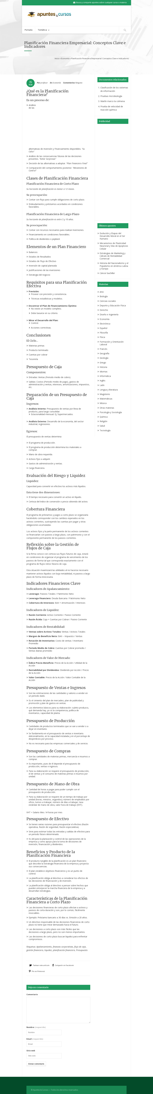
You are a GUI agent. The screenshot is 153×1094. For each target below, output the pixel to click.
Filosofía (104, 332)
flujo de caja (80, 946)
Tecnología (105, 430)
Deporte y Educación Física (113, 305)
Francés (103, 348)
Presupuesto (82, 950)
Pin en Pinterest (38, 971)
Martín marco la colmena (112, 101)
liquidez (48, 950)
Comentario (32, 994)
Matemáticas (106, 398)
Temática (41, 30)
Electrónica (105, 323)
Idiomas (103, 371)
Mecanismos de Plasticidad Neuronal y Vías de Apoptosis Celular (114, 246)
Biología (104, 296)
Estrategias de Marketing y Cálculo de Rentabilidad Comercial (112, 256)
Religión (103, 421)
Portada (28, 29)
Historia (103, 367)
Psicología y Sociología (111, 412)
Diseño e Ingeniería (109, 314)
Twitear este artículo (41, 965)
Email (34, 1039)
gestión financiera (34, 950)
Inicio (57, 58)
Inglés (102, 380)
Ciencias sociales (108, 301)
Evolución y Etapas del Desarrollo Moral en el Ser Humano (112, 236)
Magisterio (105, 394)
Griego (103, 362)
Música (103, 403)
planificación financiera (64, 950)
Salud (102, 425)
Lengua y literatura (109, 389)
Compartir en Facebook (64, 965)
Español (103, 328)
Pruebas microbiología (111, 96)
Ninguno (78, 82)
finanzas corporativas (63, 946)
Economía (65, 58)
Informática (105, 376)
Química (104, 416)
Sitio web (30, 1051)
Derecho (104, 310)
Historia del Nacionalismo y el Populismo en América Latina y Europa (114, 266)
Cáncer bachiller (107, 273)
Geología (104, 357)
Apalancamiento (44, 946)
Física (102, 337)
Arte (102, 291)
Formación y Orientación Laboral (112, 343)
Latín (102, 385)
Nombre (36, 1027)
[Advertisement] (79, 66)
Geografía (104, 353)
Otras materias (107, 407)
